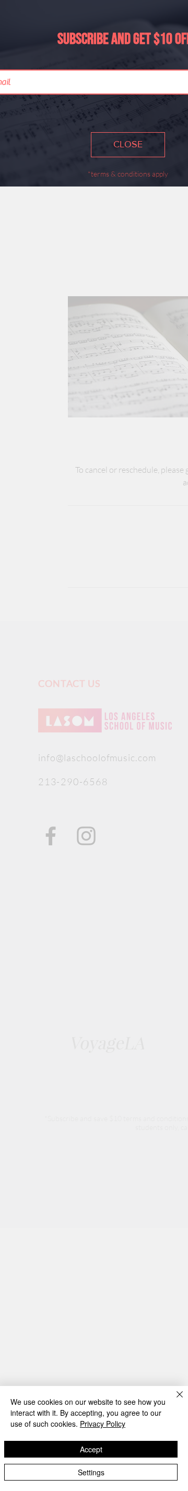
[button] (128, 144)
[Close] (173, 1400)
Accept (91, 1449)
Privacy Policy (102, 1423)
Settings (91, 1472)
